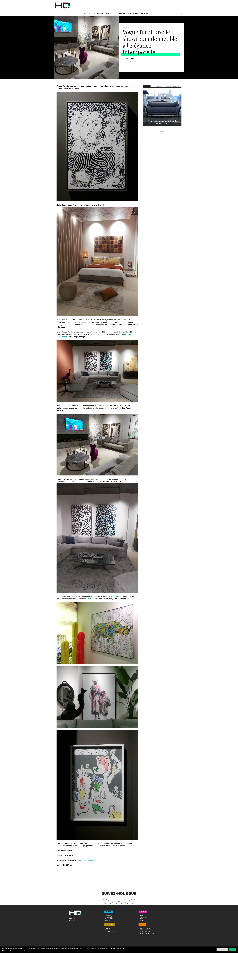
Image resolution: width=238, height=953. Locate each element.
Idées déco (127, 27)
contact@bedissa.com (87, 860)
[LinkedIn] (121, 901)
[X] (129, 66)
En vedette (159, 86)
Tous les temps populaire (173, 86)
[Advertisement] (121, 5)
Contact (72, 920)
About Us (72, 918)
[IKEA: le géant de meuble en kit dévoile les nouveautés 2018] (162, 108)
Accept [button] (232, 949)
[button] (182, 13)
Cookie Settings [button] (222, 949)
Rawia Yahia (129, 58)
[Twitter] (133, 901)
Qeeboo (90, 598)
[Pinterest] (133, 66)
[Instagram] (116, 901)
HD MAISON (108, 912)
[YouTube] (127, 901)
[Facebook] (124, 66)
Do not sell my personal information (15, 951)
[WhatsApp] (137, 66)
